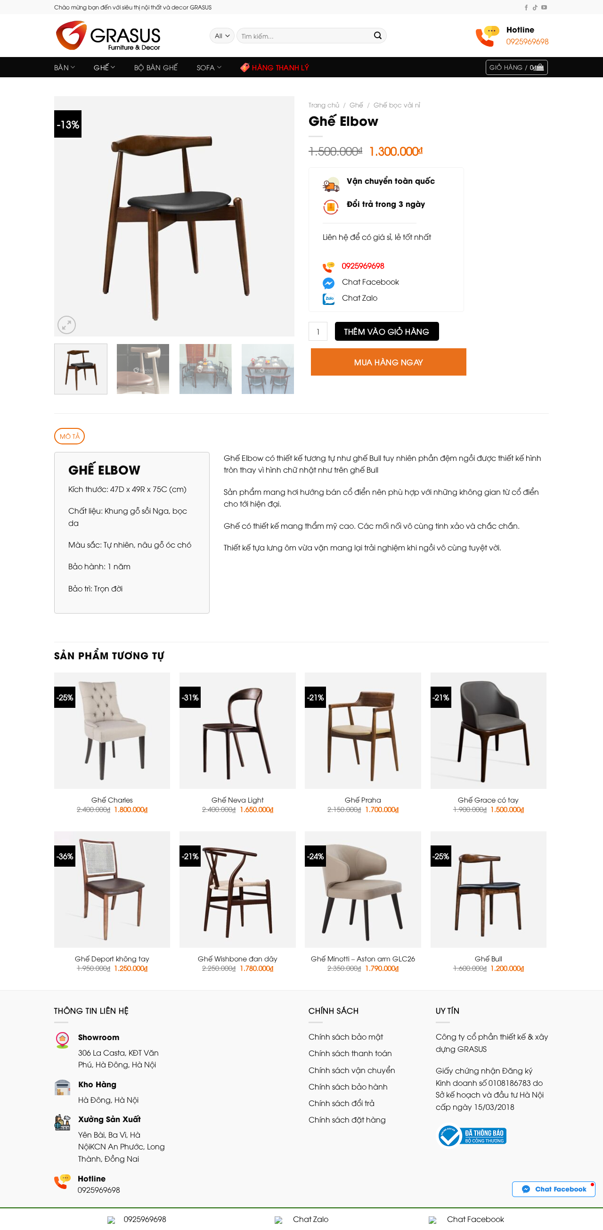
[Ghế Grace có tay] (489, 730)
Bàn (61, 67)
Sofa (206, 67)
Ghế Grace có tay (488, 799)
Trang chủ (324, 104)
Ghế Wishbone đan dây (237, 958)
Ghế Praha (363, 799)
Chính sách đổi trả (342, 1103)
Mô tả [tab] (70, 436)
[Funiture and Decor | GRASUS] (125, 35)
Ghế (101, 67)
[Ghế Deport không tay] (112, 889)
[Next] (277, 216)
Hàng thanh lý (280, 67)
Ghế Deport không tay (112, 958)
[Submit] (378, 36)
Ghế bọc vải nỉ (397, 104)
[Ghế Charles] (112, 730)
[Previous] (70, 216)
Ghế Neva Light (238, 799)
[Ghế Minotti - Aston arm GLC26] (363, 889)
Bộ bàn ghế (156, 67)
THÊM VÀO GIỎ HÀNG (386, 331)
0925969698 (527, 41)
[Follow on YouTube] (544, 7)
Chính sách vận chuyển (352, 1070)
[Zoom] (66, 325)
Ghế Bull (488, 958)
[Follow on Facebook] (526, 7)
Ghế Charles (112, 799)
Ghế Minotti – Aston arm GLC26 (363, 958)
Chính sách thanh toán (350, 1053)
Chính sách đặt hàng (347, 1119)
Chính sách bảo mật (346, 1036)
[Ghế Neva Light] (237, 730)
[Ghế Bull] (489, 889)
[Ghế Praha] (363, 730)
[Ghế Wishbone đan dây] (237, 889)
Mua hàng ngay (388, 362)
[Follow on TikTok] (535, 7)
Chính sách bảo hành (348, 1086)
